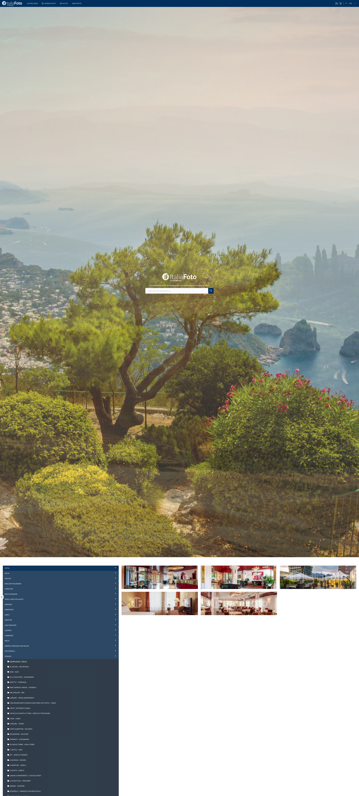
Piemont (8, 656)
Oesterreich (10, 651)
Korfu (7, 615)
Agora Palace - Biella (18, 661)
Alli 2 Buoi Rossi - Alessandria (22, 677)
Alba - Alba (14, 672)
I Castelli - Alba (16, 750)
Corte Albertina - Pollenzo (21, 729)
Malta (7, 641)
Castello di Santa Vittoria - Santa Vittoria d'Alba (30, 713)
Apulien (8, 578)
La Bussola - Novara (18, 760)
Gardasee (8, 604)
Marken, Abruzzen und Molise (17, 646)
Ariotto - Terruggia (18, 682)
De (355, 3)
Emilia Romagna (11, 594)
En (350, 3)
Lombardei (9, 635)
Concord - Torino (17, 724)
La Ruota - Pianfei (17, 770)
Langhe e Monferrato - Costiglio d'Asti (25, 775)
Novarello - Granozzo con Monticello (25, 791)
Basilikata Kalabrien (13, 584)
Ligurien (8, 630)
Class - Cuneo (15, 718)
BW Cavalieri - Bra (17, 692)
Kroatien (8, 620)
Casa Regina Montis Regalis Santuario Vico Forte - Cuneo (33, 703)
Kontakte (77, 3)
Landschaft (50, 3)
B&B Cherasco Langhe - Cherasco (23, 687)
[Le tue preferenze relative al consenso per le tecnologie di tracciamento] (2, 597)
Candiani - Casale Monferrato (22, 698)
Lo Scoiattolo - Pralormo (20, 781)
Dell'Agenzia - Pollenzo (19, 734)
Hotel (65, 3)
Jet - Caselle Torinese (18, 755)
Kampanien (9, 609)
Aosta (7, 573)
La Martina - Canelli (18, 765)
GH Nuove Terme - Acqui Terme (22, 744)
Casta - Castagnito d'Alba (20, 708)
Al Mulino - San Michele (19, 667)
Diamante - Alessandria (19, 739)
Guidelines (32, 3)
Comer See (9, 589)
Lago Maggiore (10, 625)
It (347, 3)
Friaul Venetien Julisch (14, 599)
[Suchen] (211, 291)
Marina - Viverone (17, 786)
